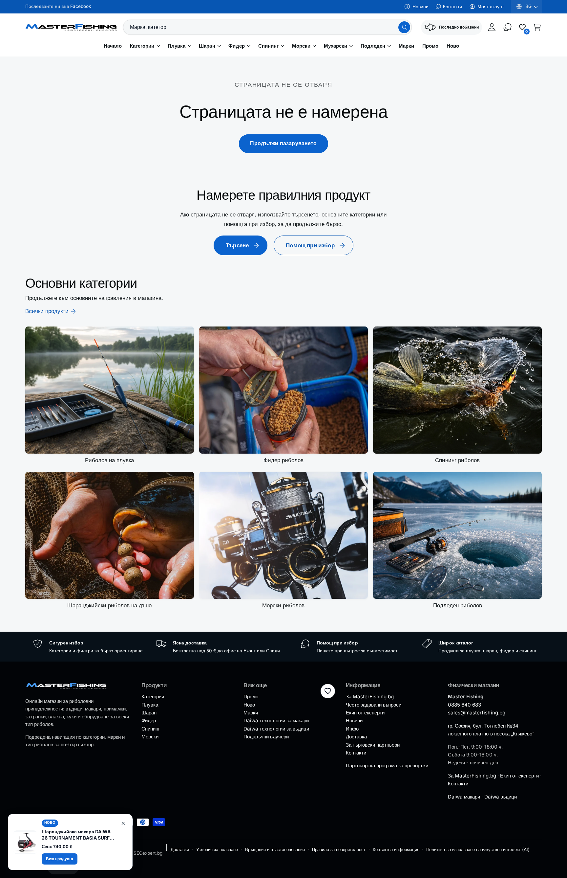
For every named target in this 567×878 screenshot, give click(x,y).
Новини (420, 6)
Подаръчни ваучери (265, 736)
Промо (250, 696)
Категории (142, 46)
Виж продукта (59, 858)
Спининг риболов (457, 460)
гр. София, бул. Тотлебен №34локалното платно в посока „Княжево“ (491, 730)
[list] (283, 647)
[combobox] (267, 27)
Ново (249, 705)
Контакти (452, 6)
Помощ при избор (310, 245)
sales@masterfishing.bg (476, 712)
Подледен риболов (457, 605)
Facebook (80, 6)
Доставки (180, 849)
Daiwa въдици (500, 797)
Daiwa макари (464, 797)
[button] (537, 27)
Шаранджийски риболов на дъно (109, 605)
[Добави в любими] (328, 691)
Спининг (268, 46)
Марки (250, 712)
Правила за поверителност (339, 849)
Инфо (352, 729)
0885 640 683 (464, 705)
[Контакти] (507, 27)
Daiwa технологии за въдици (276, 729)
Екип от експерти (365, 712)
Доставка (356, 736)
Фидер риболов (283, 460)
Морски (301, 46)
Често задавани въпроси (373, 705)
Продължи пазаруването (283, 143)
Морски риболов (283, 605)
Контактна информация (396, 849)
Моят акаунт (490, 6)
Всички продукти (47, 311)
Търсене (237, 245)
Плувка (176, 46)
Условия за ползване (217, 849)
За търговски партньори (373, 745)
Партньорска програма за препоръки (387, 765)
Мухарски (335, 46)
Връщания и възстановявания (275, 849)
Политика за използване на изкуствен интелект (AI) (478, 849)
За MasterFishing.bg (370, 696)
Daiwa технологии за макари (275, 720)
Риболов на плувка (109, 460)
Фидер (236, 46)
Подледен (373, 46)
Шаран (207, 46)
